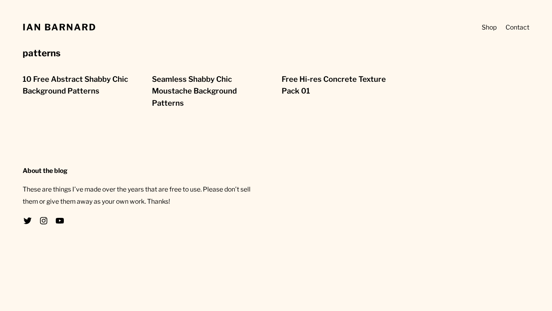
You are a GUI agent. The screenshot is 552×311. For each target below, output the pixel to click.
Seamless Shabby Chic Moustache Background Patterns (194, 91)
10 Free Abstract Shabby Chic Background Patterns (75, 85)
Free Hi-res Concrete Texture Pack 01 (334, 85)
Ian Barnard (59, 27)
